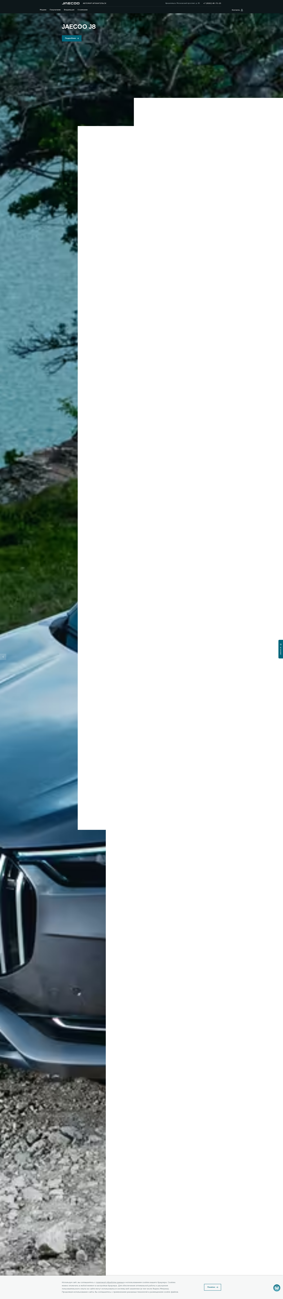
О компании (83, 10)
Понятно (211, 1287)
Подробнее (70, 38)
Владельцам (69, 10)
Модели (43, 10)
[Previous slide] (3, 657)
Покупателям (55, 10)
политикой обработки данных (110, 1282)
